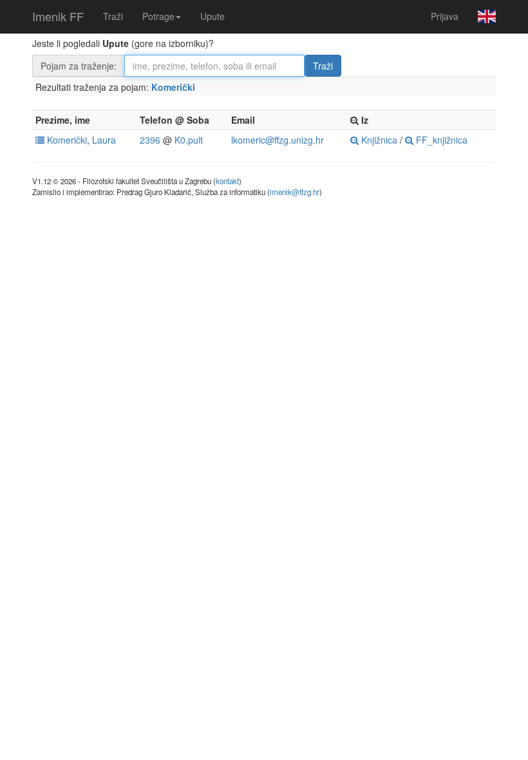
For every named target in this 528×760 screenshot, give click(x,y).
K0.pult (188, 139)
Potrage (158, 16)
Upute (212, 16)
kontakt (227, 181)
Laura (104, 139)
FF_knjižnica (440, 139)
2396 (150, 139)
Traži (113, 16)
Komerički (173, 87)
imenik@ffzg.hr (294, 192)
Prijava (444, 16)
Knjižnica (378, 139)
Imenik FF (58, 16)
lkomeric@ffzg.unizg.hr (277, 139)
